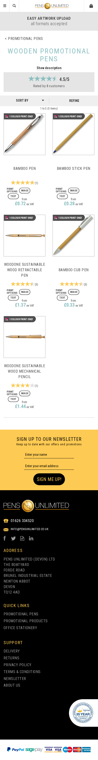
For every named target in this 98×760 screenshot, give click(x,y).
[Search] (14, 6)
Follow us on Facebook (5, 538)
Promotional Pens (21, 614)
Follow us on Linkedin (31, 538)
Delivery (12, 651)
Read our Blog (22, 538)
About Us (12, 685)
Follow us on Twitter (13, 538)
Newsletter (15, 678)
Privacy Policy (18, 665)
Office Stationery (20, 628)
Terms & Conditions (22, 672)
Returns (11, 658)
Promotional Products (26, 621)
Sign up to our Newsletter (49, 441)
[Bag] (91, 5)
